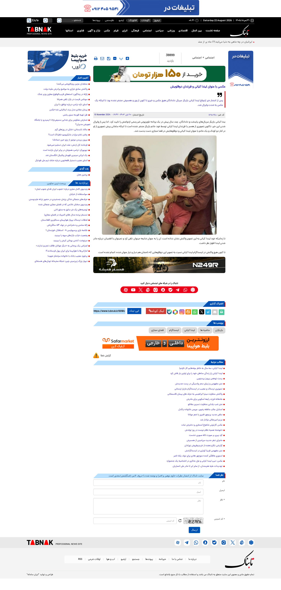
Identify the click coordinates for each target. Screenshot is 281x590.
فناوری (80, 31)
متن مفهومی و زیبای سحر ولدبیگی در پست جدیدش (199, 384)
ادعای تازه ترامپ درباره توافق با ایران (71, 104)
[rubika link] (192, 289)
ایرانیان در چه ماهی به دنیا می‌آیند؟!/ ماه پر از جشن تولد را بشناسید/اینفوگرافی (209, 42)
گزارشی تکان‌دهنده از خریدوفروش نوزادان (203, 445)
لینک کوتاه (158, 311)
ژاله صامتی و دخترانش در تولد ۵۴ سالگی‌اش (67, 225)
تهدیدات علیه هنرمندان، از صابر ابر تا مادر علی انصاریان (198, 466)
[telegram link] (177, 289)
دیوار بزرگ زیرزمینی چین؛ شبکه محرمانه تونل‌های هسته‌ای (61, 261)
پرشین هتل (82, 175)
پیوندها (96, 20)
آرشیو (121, 20)
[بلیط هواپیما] (59, 61)
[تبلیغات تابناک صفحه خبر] (240, 70)
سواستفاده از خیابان (78, 194)
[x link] (140, 289)
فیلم (116, 31)
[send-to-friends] (102, 58)
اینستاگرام (174, 330)
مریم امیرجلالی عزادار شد (211, 420)
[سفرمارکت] (159, 343)
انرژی (125, 31)
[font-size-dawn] (114, 58)
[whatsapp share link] (195, 312)
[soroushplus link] (163, 289)
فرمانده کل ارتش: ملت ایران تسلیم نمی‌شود (67, 145)
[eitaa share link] (188, 312)
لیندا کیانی (189, 330)
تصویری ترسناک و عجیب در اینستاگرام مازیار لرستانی (199, 389)
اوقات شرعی (94, 559)
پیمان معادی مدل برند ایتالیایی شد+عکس (68, 110)
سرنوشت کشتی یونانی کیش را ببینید (70, 241)
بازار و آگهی (94, 31)
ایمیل (222, 490)
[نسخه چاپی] (221, 312)
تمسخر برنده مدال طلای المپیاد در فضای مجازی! (66, 215)
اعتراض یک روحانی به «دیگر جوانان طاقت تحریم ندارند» (62, 246)
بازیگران (219, 330)
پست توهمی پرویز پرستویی (210, 378)
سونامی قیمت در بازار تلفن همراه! (72, 99)
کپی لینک (134, 311)
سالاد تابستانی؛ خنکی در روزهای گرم (71, 129)
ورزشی (171, 31)
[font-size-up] (127, 58)
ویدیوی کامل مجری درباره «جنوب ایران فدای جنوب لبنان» (61, 189)
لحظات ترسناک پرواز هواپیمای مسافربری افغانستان (64, 220)
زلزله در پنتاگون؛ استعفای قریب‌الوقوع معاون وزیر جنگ (63, 94)
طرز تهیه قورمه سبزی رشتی (75, 115)
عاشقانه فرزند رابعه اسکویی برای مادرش (204, 399)
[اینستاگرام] (181, 311)
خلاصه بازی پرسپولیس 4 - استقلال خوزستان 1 (67, 230)
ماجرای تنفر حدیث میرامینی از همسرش (205, 440)
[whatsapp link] (185, 289)
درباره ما (192, 559)
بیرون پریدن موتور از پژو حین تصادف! (70, 140)
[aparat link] (125, 289)
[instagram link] (155, 289)
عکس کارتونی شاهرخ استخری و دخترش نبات (202, 425)
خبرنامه (162, 559)
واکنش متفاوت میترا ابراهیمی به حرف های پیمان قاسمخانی (195, 394)
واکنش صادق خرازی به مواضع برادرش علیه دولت (66, 89)
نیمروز (157, 20)
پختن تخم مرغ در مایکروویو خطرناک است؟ (68, 135)
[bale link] (170, 289)
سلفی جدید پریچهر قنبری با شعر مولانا (205, 415)
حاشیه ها (205, 330)
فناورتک (133, 20)
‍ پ (120, 58)
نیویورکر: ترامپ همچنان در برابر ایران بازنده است (65, 150)
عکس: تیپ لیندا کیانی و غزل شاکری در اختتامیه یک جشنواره (195, 461)
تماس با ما (177, 559)
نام (223, 481)
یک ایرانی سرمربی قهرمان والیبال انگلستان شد (66, 155)
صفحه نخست (213, 31)
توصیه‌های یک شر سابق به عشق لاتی (71, 210)
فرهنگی (135, 31)
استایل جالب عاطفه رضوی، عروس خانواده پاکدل (200, 409)
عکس (107, 31)
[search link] (59, 20)
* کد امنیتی (219, 519)
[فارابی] (159, 74)
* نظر (222, 500)
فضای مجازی (157, 330)
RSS (80, 559)
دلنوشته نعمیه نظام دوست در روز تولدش (204, 430)
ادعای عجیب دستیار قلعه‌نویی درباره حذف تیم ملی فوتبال (61, 160)
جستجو (135, 559)
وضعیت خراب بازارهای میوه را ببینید (71, 235)
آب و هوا (110, 559)
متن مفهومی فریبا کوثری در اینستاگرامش (204, 451)
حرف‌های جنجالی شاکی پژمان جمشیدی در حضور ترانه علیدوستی (58, 199)
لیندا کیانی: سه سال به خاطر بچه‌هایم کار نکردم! (201, 368)
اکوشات (145, 20)
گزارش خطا (106, 356)
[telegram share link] (208, 312)
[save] (108, 58)
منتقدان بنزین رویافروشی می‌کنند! (72, 84)
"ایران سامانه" (33, 574)
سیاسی (160, 31)
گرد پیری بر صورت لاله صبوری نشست (206, 435)
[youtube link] (133, 289)
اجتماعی (147, 31)
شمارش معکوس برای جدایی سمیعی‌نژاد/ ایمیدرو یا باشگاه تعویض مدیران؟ (62, 122)
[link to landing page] (240, 31)
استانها (69, 31)
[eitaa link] (148, 289)
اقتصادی (183, 31)
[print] (95, 58)
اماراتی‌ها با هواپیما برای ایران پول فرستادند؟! (67, 251)
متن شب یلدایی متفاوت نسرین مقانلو (205, 404)
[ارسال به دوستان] (215, 312)
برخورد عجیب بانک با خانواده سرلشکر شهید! (68, 256)
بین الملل (197, 31)
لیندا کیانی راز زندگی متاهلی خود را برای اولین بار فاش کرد (196, 373)
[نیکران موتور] (159, 265)
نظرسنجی (109, 20)
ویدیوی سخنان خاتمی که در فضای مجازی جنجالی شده (63, 204)
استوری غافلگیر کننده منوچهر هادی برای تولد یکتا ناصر (198, 456)
